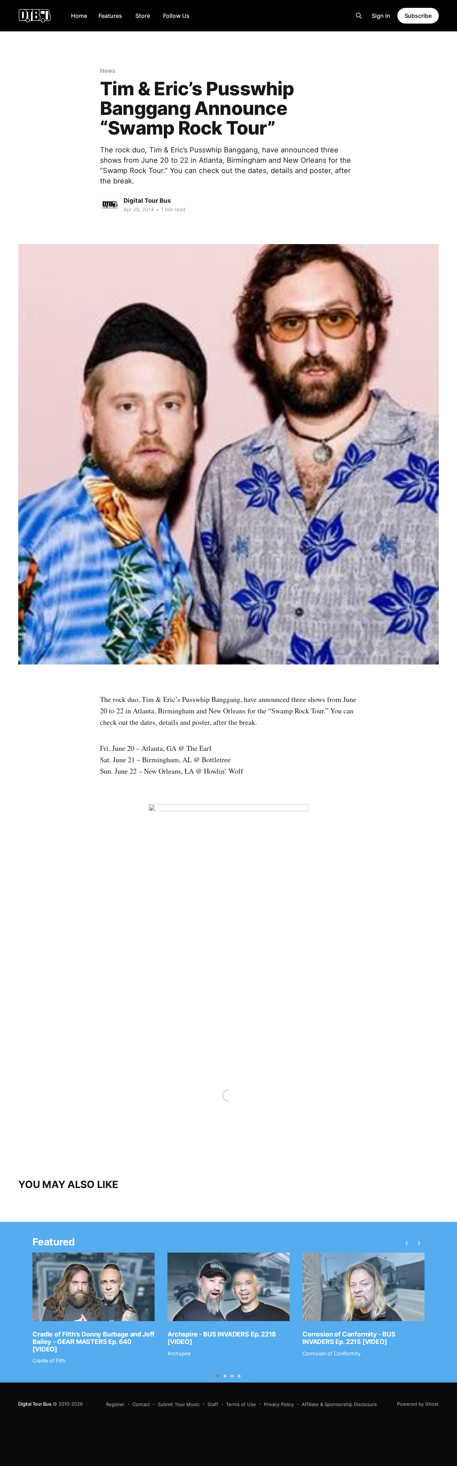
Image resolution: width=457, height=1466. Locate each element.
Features (110, 15)
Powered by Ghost (418, 1404)
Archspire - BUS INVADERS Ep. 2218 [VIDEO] (221, 1337)
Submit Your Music (179, 1404)
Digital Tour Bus (147, 200)
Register (115, 1404)
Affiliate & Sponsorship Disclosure (339, 1404)
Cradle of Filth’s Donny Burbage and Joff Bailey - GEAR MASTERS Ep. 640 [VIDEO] (93, 1341)
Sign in (381, 15)
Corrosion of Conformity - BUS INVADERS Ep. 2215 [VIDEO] (349, 1337)
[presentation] (407, 1243)
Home (79, 15)
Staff (212, 1404)
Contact (141, 1404)
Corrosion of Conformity (331, 1353)
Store (142, 15)
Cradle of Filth (49, 1361)
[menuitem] (79, 16)
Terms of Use (241, 1404)
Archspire (179, 1353)
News (107, 70)
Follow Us (176, 15)
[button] (217, 1376)
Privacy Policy (279, 1404)
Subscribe (418, 15)
